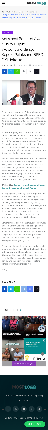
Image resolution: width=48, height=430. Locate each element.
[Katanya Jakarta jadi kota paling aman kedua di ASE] (13, 349)
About (9, 395)
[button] (34, 424)
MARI (41, 417)
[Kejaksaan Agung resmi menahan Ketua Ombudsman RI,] (13, 327)
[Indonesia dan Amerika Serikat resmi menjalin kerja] (35, 327)
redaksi (8, 65)
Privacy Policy (37, 395)
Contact (25, 400)
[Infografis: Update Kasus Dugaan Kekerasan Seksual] (35, 349)
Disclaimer (21, 395)
